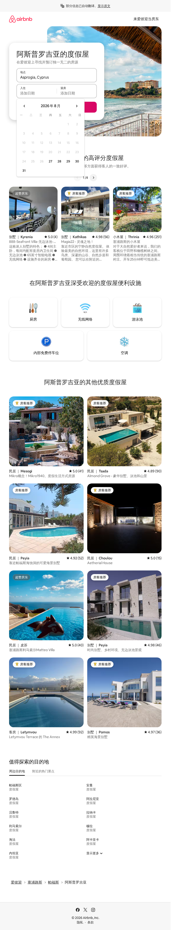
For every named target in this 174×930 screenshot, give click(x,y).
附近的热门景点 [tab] (43, 771)
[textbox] (36, 93)
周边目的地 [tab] (17, 771)
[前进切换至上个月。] (24, 106)
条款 (90, 922)
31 (24, 171)
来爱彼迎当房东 (146, 19)
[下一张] (93, 177)
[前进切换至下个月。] (76, 106)
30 (77, 161)
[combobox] (56, 77)
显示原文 (104, 6)
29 (68, 161)
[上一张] (77, 177)
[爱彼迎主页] (20, 19)
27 (50, 161)
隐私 (80, 922)
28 (59, 161)
